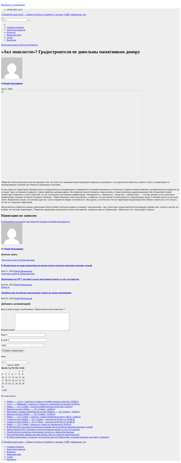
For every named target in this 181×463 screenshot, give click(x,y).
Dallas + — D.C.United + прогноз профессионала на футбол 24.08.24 (39, 406)
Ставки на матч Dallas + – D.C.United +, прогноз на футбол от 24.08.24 (41, 419)
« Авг (4, 390)
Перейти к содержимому (13, 5)
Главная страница (15, 27)
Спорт (10, 37)
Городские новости (16, 30)
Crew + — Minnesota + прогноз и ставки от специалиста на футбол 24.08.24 (43, 404)
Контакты (11, 40)
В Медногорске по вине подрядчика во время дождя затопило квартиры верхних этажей (46, 265)
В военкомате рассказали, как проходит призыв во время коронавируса (35, 221)
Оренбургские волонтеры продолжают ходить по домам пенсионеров (36, 293)
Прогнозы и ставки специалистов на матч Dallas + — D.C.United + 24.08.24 (43, 411)
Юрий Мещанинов (13, 83)
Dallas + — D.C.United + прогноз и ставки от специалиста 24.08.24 (39, 424)
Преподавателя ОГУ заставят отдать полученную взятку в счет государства (40, 279)
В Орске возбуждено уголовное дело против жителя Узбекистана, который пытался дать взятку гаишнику (58, 437)
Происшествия (14, 35)
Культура (11, 32)
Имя (4, 335)
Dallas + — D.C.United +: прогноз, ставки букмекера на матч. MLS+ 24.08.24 (43, 417)
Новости (33, 45)
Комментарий (7, 330)
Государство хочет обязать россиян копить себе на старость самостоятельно (43, 434)
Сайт (3, 345)
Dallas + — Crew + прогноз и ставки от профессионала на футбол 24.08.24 (42, 401)
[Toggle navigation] (2, 17)
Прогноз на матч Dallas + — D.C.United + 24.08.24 (31, 409)
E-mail (5, 340)
